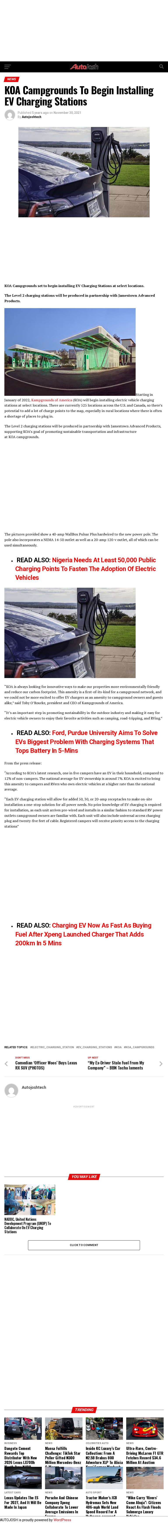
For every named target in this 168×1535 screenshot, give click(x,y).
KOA (119, 1047)
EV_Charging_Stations (95, 1047)
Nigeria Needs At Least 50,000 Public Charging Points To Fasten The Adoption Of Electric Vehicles (85, 569)
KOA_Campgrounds (140, 1047)
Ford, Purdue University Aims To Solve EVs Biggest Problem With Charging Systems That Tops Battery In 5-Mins (86, 741)
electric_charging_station (53, 1047)
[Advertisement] (84, 30)
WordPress (62, 1520)
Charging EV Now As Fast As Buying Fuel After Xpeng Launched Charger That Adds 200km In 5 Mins (83, 934)
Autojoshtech (31, 117)
